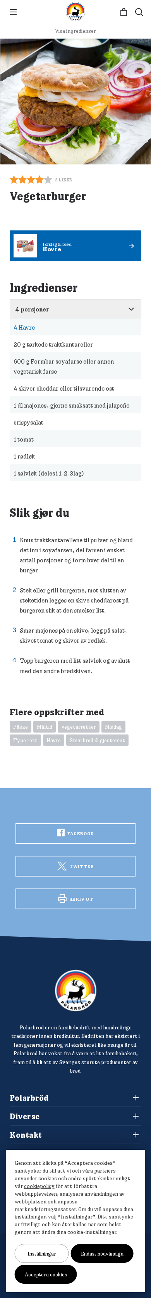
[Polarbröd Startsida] (76, 991)
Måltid (44, 726)
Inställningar (41, 1254)
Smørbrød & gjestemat (97, 740)
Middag (113, 726)
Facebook (80, 833)
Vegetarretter (78, 726)
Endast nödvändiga (102, 1254)
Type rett (25, 740)
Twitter (81, 866)
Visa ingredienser (75, 30)
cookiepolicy (39, 1186)
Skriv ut (80, 899)
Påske (20, 726)
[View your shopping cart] (123, 12)
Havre (24, 327)
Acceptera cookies (46, 1274)
